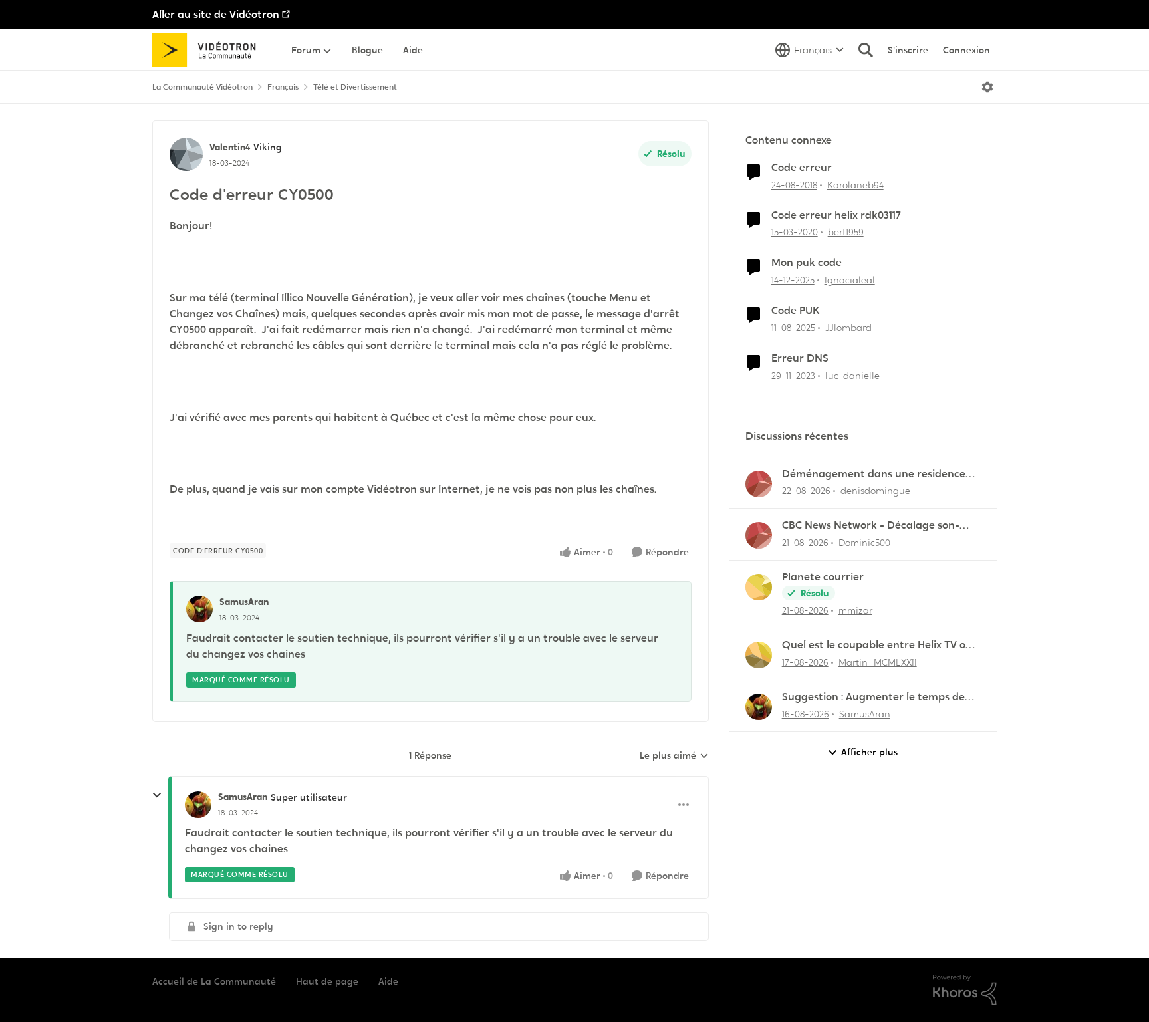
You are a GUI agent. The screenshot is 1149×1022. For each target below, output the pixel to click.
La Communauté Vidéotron (202, 87)
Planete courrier (823, 577)
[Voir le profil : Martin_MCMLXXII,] (758, 655)
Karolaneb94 (855, 185)
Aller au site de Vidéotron (215, 14)
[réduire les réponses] (157, 795)
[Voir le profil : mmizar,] (758, 587)
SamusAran (244, 602)
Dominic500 (864, 543)
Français (283, 87)
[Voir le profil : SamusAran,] (199, 609)
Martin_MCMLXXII (877, 662)
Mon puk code (806, 262)
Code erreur (801, 167)
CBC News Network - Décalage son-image (870, 526)
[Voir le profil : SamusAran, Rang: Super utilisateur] (198, 804)
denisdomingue (875, 491)
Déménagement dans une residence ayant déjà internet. (873, 474)
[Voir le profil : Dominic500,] (758, 535)
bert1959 (846, 232)
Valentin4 (229, 147)
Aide (388, 981)
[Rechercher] (866, 50)
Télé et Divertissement (355, 87)
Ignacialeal (850, 280)
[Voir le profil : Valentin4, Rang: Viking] (186, 154)
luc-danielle (852, 376)
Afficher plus (869, 752)
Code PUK (795, 310)
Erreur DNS (800, 358)
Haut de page (327, 981)
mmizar (855, 610)
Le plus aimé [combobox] (674, 756)
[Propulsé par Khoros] (965, 990)
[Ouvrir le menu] (987, 87)
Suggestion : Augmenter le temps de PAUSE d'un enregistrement (873, 697)
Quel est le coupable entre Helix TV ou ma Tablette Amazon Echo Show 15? (877, 645)
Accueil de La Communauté (214, 981)
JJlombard (848, 328)
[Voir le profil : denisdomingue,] (758, 484)
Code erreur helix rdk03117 (836, 215)
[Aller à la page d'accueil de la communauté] (208, 50)
